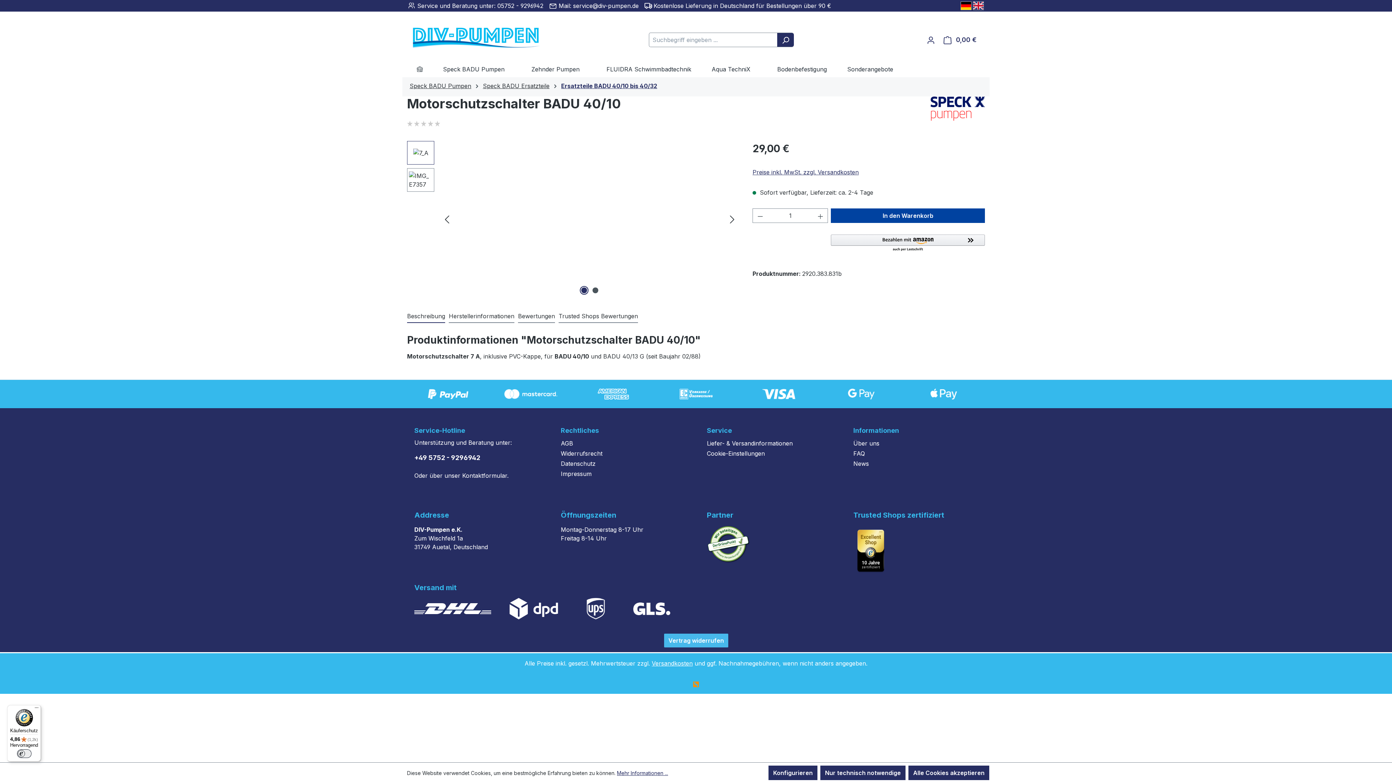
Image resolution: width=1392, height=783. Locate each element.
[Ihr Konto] (931, 40)
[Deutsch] (966, 5)
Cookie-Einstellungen (736, 453)
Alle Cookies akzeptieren (949, 772)
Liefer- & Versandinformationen (750, 443)
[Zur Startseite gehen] (465, 38)
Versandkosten (672, 663)
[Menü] (36, 709)
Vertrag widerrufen (696, 640)
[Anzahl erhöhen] (820, 215)
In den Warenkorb (908, 215)
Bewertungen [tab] (536, 316)
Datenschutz (578, 463)
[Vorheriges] (447, 219)
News (861, 463)
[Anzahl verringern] (760, 215)
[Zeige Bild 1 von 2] (584, 290)
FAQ (859, 453)
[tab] (426, 316)
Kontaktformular (484, 475)
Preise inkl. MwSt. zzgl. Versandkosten (806, 172)
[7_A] (590, 219)
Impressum (576, 473)
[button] (908, 243)
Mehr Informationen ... (642, 773)
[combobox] (713, 40)
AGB (567, 443)
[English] (978, 5)
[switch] (24, 753)
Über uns (866, 443)
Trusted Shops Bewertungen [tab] (598, 316)
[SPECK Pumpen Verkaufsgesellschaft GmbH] (958, 108)
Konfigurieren (793, 772)
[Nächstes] (732, 219)
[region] (572, 219)
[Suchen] (785, 40)
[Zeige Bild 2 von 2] (595, 290)
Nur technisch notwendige (863, 772)
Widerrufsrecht (581, 453)
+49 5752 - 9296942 (447, 457)
